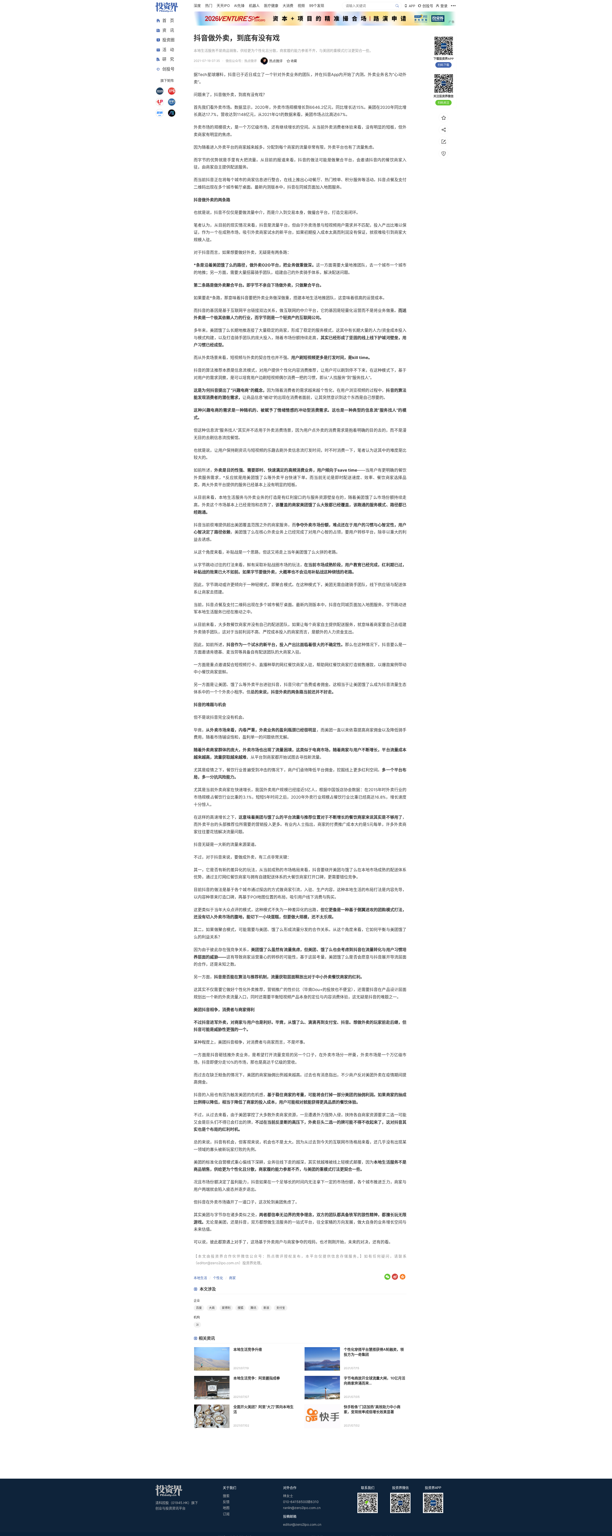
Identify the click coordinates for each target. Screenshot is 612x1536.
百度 (199, 1308)
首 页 (168, 20)
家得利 (248, 1009)
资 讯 (168, 30)
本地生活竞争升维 (247, 1349)
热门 (208, 5)
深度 (197, 5)
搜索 (226, 1496)
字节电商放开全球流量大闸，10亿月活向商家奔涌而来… (374, 1380)
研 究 (168, 59)
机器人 (254, 5)
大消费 (288, 5)
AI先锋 (239, 5)
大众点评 (230, 909)
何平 (378, 929)
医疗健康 (271, 5)
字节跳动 (206, 564)
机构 (197, 1317)
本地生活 (200, 1278)
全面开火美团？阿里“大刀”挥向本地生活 (263, 1409)
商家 (232, 1278)
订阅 (226, 1514)
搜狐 (240, 1308)
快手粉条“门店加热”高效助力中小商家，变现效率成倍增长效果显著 (372, 1409)
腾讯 (253, 1308)
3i (197, 1324)
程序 (238, 692)
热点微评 (276, 61)
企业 (197, 1300)
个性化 (218, 1278)
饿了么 (227, 265)
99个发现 (316, 5)
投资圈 (168, 40)
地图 (226, 1508)
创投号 (168, 69)
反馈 (226, 1502)
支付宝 (331, 1022)
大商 (212, 1308)
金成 (390, 330)
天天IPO (223, 5)
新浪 (266, 1308)
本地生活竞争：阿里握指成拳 (256, 1378)
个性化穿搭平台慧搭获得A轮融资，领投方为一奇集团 (374, 1352)
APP (412, 6)
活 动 (168, 49)
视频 (301, 5)
